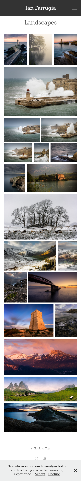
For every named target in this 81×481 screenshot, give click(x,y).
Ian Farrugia (40, 8)
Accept (40, 474)
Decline (54, 474)
